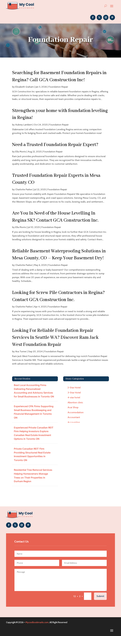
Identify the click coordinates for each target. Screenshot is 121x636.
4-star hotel (74, 397)
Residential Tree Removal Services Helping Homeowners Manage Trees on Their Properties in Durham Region (33, 475)
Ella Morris (20, 151)
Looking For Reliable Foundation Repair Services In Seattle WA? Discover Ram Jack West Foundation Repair (55, 338)
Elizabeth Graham (24, 86)
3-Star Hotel (74, 392)
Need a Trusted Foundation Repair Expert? (55, 145)
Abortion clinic (75, 402)
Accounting (74, 422)
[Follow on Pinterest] (112, 17)
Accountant (74, 417)
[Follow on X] (99, 17)
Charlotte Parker (23, 189)
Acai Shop (73, 407)
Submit (100, 596)
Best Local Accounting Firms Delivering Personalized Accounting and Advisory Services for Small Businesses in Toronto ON (34, 391)
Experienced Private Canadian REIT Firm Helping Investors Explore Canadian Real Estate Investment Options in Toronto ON (33, 433)
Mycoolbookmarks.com (37, 622)
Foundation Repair (58, 86)
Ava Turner (20, 351)
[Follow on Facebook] (92, 17)
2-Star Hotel (74, 387)
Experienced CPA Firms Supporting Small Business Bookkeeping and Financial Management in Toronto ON (33, 412)
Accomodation (76, 412)
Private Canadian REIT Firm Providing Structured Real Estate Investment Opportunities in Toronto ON (32, 454)
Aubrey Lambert (23, 124)
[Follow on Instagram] (105, 17)
